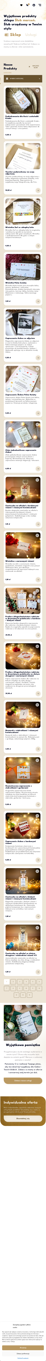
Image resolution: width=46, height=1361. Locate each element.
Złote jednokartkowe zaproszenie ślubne (20, 451)
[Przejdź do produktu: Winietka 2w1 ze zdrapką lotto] (38, 246)
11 (32, 988)
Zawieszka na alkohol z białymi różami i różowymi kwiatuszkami (20, 898)
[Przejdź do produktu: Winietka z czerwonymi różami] (38, 579)
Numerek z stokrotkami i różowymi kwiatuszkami (21, 731)
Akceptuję (23, 1348)
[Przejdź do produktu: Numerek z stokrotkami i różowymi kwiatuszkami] (38, 749)
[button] (37, 90)
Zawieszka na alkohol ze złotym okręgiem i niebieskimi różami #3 (21, 954)
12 (39, 988)
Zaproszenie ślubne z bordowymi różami (20, 842)
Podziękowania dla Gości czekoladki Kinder (22, 117)
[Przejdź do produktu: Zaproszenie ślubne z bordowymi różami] (38, 860)
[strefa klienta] (33, 5)
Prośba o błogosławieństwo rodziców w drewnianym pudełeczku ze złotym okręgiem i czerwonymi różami (22, 674)
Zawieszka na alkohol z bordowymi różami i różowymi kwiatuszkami (21, 507)
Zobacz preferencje (23, 1353)
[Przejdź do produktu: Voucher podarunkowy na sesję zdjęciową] (38, 190)
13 (16, 995)
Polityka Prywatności (23, 1358)
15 (29, 995)
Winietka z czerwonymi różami (19, 561)
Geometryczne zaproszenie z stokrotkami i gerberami (18, 787)
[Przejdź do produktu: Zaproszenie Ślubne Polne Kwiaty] (38, 413)
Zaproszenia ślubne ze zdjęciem (20, 338)
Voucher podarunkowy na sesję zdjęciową (19, 173)
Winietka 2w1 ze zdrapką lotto (19, 227)
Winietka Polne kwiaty (16, 283)
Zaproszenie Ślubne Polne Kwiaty (20, 395)
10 (26, 988)
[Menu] (39, 5)
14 (23, 995)
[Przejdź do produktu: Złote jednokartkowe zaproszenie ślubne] (38, 468)
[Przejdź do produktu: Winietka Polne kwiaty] (38, 301)
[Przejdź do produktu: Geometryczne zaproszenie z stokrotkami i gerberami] (38, 804)
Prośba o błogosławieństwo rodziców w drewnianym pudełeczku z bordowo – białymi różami (22, 618)
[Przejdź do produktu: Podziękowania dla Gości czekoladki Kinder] (38, 135)
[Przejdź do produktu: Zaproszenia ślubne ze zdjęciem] (38, 357)
